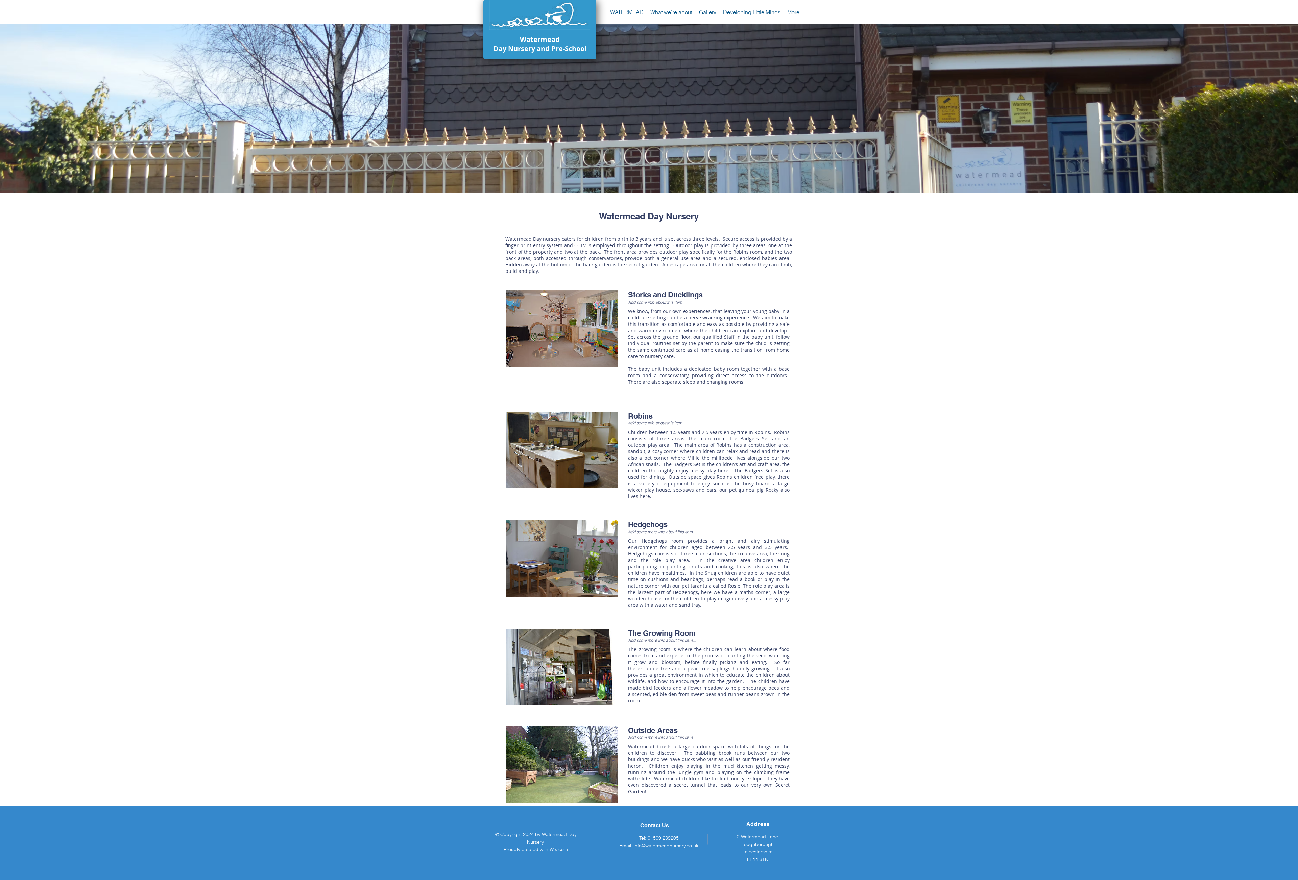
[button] (671, 12)
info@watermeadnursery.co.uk (666, 846)
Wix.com (559, 849)
